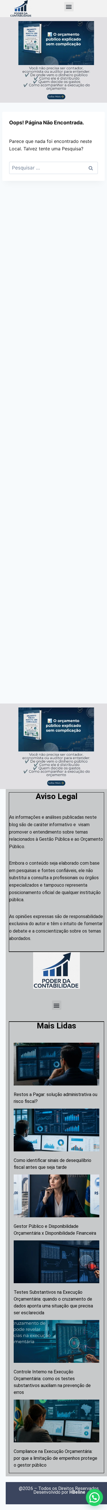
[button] (69, 6)
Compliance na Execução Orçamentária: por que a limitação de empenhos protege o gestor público (55, 1458)
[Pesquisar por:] (53, 168)
